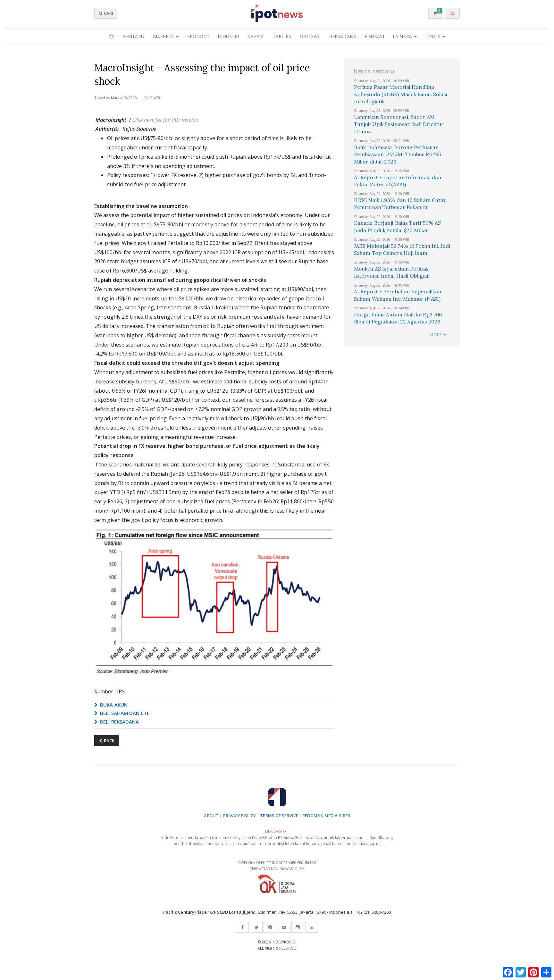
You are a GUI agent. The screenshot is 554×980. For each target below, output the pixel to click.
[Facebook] (242, 927)
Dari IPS (281, 36)
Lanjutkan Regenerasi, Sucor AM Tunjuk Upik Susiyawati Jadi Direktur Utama (399, 124)
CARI (108, 13)
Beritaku (133, 36)
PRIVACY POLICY (239, 815)
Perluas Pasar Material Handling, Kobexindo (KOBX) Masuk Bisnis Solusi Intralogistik (401, 94)
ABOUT (211, 815)
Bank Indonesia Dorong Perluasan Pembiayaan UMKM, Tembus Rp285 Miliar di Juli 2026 (397, 154)
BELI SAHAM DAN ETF (124, 713)
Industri (228, 36)
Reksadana (342, 36)
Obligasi (310, 36)
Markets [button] (164, 36)
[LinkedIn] (311, 927)
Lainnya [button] (403, 36)
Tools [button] (433, 36)
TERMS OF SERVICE (279, 815)
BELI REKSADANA (119, 721)
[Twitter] (256, 927)
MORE (436, 335)
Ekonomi (198, 36)
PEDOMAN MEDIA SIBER (326, 815)
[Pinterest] (270, 927)
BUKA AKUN (113, 704)
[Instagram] (297, 927)
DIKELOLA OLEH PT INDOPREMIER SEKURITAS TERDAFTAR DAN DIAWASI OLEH (277, 865)
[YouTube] (284, 927)
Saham (256, 36)
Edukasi (374, 36)
